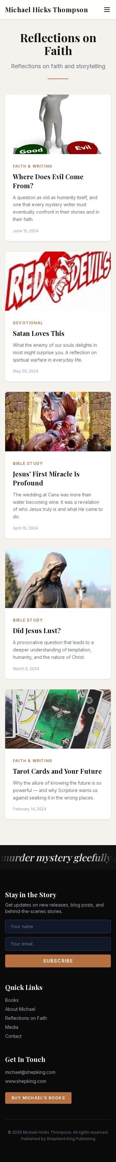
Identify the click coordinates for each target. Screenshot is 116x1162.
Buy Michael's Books (38, 1097)
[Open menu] (107, 10)
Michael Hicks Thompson (46, 9)
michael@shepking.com (30, 1072)
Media (11, 1027)
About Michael (20, 1009)
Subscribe (58, 961)
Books (12, 1000)
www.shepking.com (25, 1081)
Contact (13, 1036)
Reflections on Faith (26, 1018)
